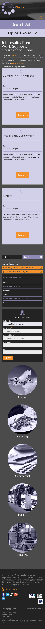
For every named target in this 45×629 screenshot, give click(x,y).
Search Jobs (22, 24)
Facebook (3, 594)
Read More (23, 115)
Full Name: (7, 328)
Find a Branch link (17, 582)
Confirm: (6, 349)
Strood (5, 294)
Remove (41, 268)
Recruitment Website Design (34, 608)
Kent (5, 282)
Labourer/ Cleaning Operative (18, 136)
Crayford (6, 291)
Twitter (8, 594)
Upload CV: (7, 321)
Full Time (6, 303)
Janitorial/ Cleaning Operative (18, 76)
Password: (7, 342)
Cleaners (7, 196)
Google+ (12, 594)
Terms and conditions (8, 613)
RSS (16, 594)
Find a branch (11, 589)
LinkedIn (3, 598)
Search (26, 257)
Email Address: (9, 335)
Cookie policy (6, 616)
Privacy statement (7, 614)
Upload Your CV (22, 33)
